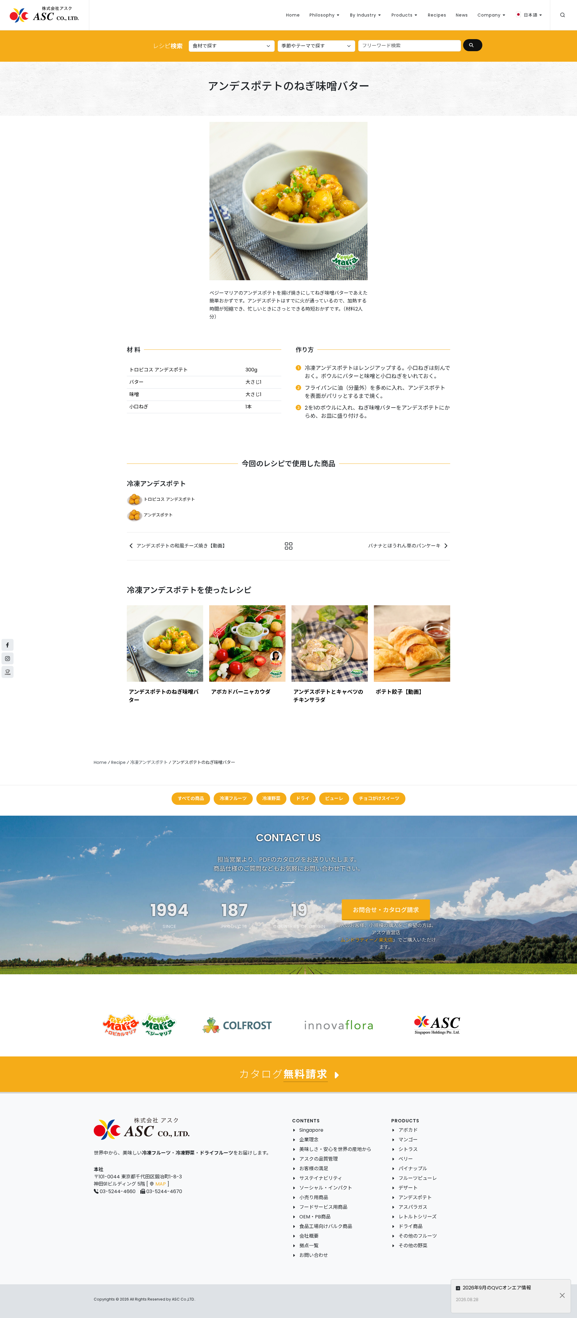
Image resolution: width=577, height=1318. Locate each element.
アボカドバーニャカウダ (240, 692)
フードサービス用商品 (323, 1207)
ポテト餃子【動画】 (400, 692)
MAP (160, 1183)
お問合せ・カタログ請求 (386, 910)
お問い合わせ (313, 1255)
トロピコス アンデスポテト (169, 499)
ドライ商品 (410, 1226)
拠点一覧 (309, 1245)
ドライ (303, 798)
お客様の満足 (313, 1168)
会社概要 (309, 1236)
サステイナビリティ (320, 1178)
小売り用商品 (313, 1197)
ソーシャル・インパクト (325, 1187)
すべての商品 (191, 798)
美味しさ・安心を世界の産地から (335, 1149)
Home (100, 762)
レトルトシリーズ (417, 1216)
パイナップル (412, 1168)
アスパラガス (412, 1207)
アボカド (408, 1130)
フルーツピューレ (417, 1178)
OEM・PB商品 (315, 1216)
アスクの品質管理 (318, 1158)
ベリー (405, 1158)
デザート (408, 1187)
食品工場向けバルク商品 (325, 1226)
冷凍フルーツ (233, 798)
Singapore (311, 1130)
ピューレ (334, 798)
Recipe (118, 762)
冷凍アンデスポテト (156, 483)
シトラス (408, 1149)
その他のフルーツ (417, 1236)
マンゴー (408, 1139)
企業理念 (309, 1139)
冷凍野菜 (271, 798)
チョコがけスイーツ (379, 798)
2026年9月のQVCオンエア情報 (496, 1287)
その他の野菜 (412, 1245)
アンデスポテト (158, 515)
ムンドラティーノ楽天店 (366, 939)
